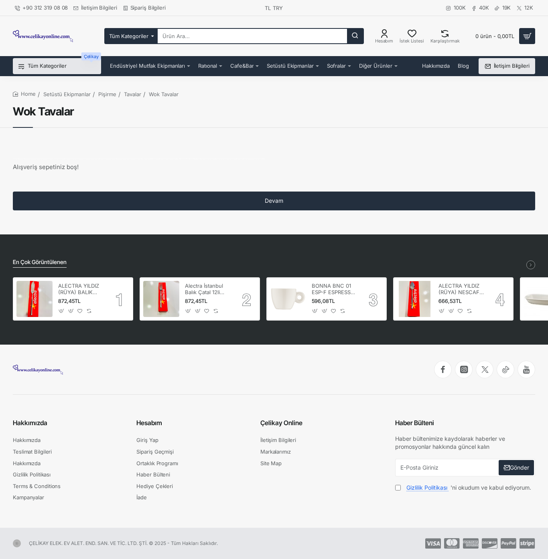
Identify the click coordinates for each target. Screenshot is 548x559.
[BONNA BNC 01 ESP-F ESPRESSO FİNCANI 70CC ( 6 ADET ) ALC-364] (288, 299)
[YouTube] (526, 369)
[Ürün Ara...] (355, 36)
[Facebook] (443, 369)
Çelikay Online (281, 423)
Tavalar (132, 94)
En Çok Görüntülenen (40, 261)
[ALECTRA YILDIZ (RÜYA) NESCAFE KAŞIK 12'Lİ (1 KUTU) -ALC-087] (415, 299)
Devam (274, 200)
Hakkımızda (30, 423)
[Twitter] (484, 369)
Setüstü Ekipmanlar (67, 94)
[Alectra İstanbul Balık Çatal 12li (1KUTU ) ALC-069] (161, 299)
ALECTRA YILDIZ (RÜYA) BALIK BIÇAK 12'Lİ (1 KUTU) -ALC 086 (79, 290)
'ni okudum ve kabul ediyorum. (468, 487)
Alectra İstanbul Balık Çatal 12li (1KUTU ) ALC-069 (204, 290)
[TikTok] (505, 369)
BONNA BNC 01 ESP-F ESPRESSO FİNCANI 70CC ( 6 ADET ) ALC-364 (334, 290)
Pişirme (107, 94)
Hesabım (149, 423)
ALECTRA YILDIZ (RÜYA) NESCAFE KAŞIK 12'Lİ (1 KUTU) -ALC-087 (460, 290)
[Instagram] (464, 369)
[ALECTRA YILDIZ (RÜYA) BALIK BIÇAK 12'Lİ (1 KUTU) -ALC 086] (34, 299)
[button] (61, 310)
